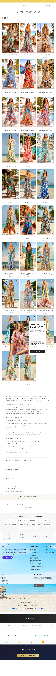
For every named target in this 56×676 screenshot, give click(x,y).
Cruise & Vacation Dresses (36, 551)
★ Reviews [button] (55, 339)
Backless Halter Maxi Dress (28, 165)
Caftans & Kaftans (34, 552)
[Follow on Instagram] (10, 598)
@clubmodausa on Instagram (28, 655)
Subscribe (39, 585)
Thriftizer (38, 605)
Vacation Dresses (23, 524)
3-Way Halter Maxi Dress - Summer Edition (28, 201)
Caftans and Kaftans (13, 488)
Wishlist (4, 591)
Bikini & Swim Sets (34, 558)
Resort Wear (11, 520)
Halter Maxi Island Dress (28, 382)
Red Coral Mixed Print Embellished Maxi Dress (28, 91)
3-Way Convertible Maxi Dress (10, 383)
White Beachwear (34, 554)
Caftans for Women (22, 520)
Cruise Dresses (22, 528)
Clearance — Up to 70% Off (36, 565)
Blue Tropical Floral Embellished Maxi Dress (10, 91)
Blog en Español (50, 552)
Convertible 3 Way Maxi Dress (10, 274)
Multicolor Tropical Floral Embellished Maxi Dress (45, 129)
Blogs (47, 551)
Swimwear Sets (47, 524)
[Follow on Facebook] (3, 598)
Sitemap (25, 630)
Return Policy (5, 580)
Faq (47, 549)
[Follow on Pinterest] (13, 598)
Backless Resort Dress (45, 165)
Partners (30, 630)
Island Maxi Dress (11, 237)
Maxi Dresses (11, 484)
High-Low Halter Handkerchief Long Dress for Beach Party (45, 275)
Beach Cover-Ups (12, 486)
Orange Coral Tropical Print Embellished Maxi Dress (28, 129)
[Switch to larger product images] (2, 18)
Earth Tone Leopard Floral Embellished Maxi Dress (45, 55)
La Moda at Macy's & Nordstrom (9, 588)
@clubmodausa (42, 498)
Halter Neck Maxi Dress (10, 524)
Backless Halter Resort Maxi (28, 310)
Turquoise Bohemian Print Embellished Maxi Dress (10, 129)
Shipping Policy (5, 581)
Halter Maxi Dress (10, 310)
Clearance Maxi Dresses (35, 568)
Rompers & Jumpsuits (35, 563)
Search (4, 577)
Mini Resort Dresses (36, 524)
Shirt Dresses (33, 561)
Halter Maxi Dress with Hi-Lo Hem (45, 311)
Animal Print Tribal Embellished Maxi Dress (45, 91)
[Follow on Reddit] (24, 598)
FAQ (3, 586)
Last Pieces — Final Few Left (36, 566)
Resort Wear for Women (14, 481)
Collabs (4, 589)
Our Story (4, 585)
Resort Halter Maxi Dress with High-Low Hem (10, 165)
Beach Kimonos (33, 528)
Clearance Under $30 (35, 569)
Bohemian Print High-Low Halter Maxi (28, 55)
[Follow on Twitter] (6, 598)
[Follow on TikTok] (17, 598)
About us (4, 578)
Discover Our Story (9, 554)
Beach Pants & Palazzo (35, 560)
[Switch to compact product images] (7, 18)
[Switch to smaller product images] (5, 18)
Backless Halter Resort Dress (28, 274)
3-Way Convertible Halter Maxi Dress (10, 201)
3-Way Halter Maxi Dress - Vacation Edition (45, 238)
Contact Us (5, 583)
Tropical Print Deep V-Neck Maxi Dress (10, 55)
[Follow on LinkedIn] (20, 598)
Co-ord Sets (33, 555)
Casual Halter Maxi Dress (45, 201)
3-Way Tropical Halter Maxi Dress (28, 238)
